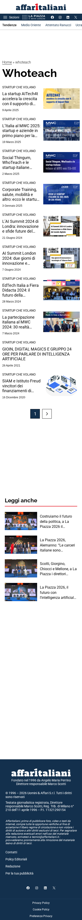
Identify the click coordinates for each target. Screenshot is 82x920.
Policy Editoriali (16, 859)
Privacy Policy (41, 903)
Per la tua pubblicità (19, 873)
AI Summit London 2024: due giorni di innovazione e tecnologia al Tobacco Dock (19, 258)
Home (7, 62)
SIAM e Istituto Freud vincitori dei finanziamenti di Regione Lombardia (21, 386)
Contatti (11, 852)
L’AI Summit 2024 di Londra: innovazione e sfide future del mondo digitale (20, 226)
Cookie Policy (41, 909)
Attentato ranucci (58, 25)
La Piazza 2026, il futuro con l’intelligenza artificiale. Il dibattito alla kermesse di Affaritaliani (58, 592)
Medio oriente (31, 25)
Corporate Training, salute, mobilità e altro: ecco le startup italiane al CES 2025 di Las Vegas (20, 194)
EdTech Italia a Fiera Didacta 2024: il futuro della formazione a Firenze (21, 290)
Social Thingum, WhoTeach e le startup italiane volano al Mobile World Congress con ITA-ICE (20, 162)
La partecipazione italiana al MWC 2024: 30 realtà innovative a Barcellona (18, 322)
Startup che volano (19, 87)
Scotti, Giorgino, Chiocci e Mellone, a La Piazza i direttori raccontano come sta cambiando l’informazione (58, 569)
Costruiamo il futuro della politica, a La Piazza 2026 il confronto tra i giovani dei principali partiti (57, 521)
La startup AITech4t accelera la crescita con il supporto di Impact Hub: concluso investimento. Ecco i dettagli (20, 98)
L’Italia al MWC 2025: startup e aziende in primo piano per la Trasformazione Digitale (21, 130)
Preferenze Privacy (41, 916)
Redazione (12, 866)
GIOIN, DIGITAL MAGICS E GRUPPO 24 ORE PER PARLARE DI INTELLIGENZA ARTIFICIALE (37, 354)
